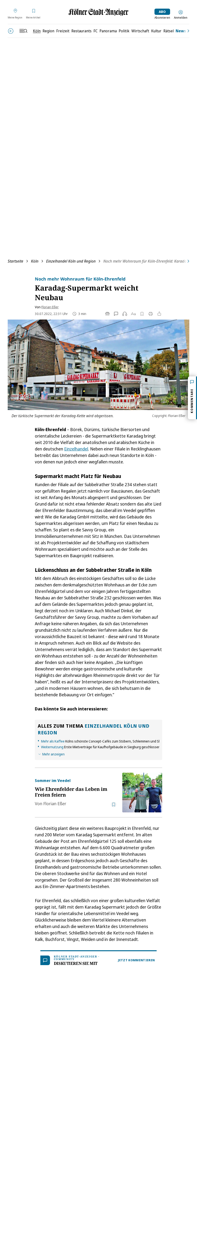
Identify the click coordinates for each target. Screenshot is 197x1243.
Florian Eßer (50, 307)
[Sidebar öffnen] (23, 31)
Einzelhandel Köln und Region (71, 261)
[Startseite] (98, 12)
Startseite (15, 261)
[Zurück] (11, 31)
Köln (34, 261)
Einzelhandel (76, 449)
